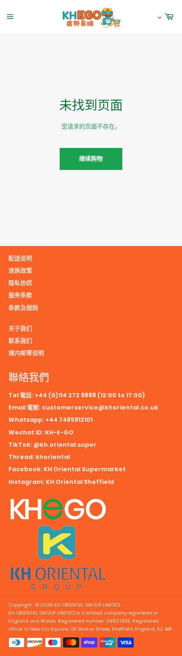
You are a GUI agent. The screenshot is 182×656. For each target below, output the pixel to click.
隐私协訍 (20, 283)
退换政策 (20, 270)
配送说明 (20, 258)
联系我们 (20, 340)
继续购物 (91, 158)
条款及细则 (23, 307)
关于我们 (20, 328)
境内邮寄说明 (26, 353)
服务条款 (20, 295)
